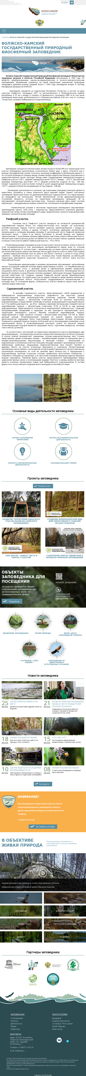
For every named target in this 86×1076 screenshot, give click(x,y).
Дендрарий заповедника (15, 633)
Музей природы (43, 633)
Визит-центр (57, 1029)
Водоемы (65, 937)
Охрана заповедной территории (22, 439)
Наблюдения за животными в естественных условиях (56, 662)
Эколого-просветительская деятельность (22, 464)
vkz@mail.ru (19, 1051)
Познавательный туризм (63, 463)
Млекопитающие (65, 911)
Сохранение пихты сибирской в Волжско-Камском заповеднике (64, 556)
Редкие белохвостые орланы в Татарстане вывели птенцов (30, 883)
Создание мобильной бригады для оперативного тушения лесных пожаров (64, 521)
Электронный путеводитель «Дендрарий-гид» (65, 596)
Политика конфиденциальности (18, 1069)
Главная (5, 37)
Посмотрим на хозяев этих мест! (24, 702)
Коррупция (15, 1029)
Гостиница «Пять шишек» (29, 661)
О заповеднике (17, 1018)
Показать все (44, 486)
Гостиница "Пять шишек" (62, 1023)
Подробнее (14, 601)
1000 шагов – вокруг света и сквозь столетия (21, 556)
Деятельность (16, 1023)
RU (62, 2)
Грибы (21, 924)
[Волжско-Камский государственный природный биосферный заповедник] (29, 388)
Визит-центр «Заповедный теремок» (70, 634)
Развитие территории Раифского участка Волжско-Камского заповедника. (21, 521)
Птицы (21, 898)
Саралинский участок (61, 1021)
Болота (21, 937)
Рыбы (65, 898)
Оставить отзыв (45, 826)
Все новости (44, 784)
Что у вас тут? (59, 737)
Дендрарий (56, 1018)
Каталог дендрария (66, 582)
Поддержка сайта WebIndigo (43, 1075)
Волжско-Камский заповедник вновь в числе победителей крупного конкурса (68, 704)
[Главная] (43, 11)
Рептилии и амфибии (65, 924)
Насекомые (21, 911)
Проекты (14, 1021)
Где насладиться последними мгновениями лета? (25, 769)
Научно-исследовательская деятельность (63, 439)
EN (66, 2)
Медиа (13, 1026)
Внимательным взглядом (23, 737)
